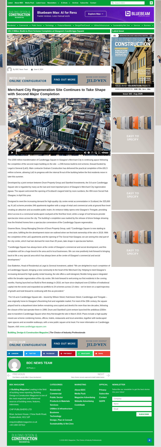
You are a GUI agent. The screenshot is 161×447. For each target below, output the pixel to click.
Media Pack (29, 3)
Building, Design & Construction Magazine (28, 332)
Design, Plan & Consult (61, 420)
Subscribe (84, 3)
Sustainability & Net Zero (62, 424)
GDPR (102, 401)
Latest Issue (40, 3)
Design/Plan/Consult (82, 25)
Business (147, 25)
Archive (75, 3)
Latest (10, 3)
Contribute (80, 405)
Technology (49, 25)
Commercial (23, 25)
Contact (93, 3)
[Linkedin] (151, 2)
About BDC (19, 3)
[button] (15, 353)
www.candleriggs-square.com (33, 326)
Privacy (102, 390)
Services (137, 25)
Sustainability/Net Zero (121, 25)
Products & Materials (60, 401)
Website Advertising (84, 401)
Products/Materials (64, 25)
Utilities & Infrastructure (61, 409)
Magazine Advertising (85, 397)
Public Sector (37, 25)
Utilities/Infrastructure (101, 25)
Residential (11, 25)
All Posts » (30, 368)
